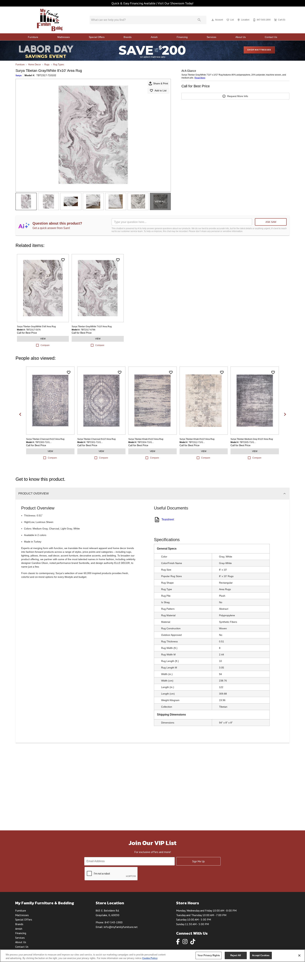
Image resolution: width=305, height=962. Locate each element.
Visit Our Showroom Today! (175, 3)
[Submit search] (199, 20)
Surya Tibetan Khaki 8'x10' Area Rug (145, 439)
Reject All (235, 955)
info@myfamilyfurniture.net (121, 927)
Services (211, 37)
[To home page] (50, 20)
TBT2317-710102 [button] (46, 75)
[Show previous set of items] (20, 414)
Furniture (33, 37)
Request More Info (237, 96)
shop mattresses (259, 50)
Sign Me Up (198, 861)
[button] (213, 20)
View (43, 338)
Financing (182, 37)
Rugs (47, 64)
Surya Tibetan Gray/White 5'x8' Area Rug (36, 326)
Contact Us (271, 37)
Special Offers (96, 37)
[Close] (299, 955)
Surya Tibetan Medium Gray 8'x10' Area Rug (252, 439)
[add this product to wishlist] (63, 260)
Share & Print (160, 83)
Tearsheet (168, 519)
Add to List (160, 90)
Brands (127, 37)
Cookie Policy (149, 958)
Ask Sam (270, 222)
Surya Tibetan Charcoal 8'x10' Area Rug (45, 439)
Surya (19, 75)
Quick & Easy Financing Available (134, 3)
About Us (240, 37)
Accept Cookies (260, 955)
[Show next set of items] (284, 414)
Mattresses (63, 37)
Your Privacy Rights (209, 955)
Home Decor (34, 64)
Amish (154, 37)
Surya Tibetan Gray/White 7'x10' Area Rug (92, 326)
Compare (45, 345)
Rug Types (58, 64)
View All (160, 201)
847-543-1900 (113, 922)
